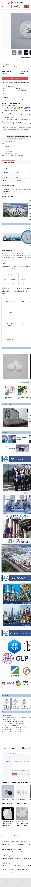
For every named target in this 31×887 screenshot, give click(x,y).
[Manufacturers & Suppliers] (15, 2)
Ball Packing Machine (8, 869)
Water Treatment (5, 844)
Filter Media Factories (20, 865)
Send (14, 774)
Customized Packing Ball (21, 869)
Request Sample (25, 82)
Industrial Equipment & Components (13, 10)
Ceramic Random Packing (21, 841)
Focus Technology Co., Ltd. (19, 881)
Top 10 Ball (16, 873)
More (3, 875)
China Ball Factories (7, 865)
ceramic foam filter (19, 844)
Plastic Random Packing (7, 841)
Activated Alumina (19, 839)
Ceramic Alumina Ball (6, 839)
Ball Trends (24, 873)
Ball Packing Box (6, 873)
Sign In (3, 155)
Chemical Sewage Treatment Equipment (12, 858)
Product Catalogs (23, 836)
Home (3, 10)
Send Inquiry (14, 78)
